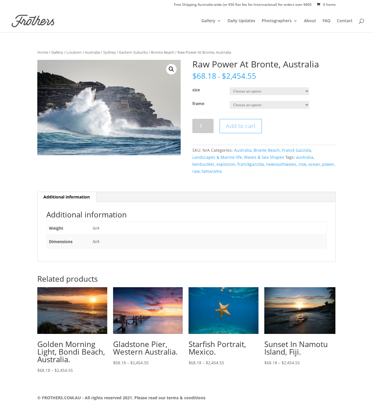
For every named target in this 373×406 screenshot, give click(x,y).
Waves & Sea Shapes (264, 157)
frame (198, 103)
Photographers (277, 21)
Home (42, 52)
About (310, 21)
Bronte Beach (162, 52)
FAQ (326, 21)
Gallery (208, 21)
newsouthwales (281, 164)
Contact (345, 21)
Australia (92, 52)
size (196, 90)
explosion (226, 164)
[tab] (66, 197)
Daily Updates (241, 21)
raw (196, 171)
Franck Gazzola (296, 150)
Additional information (66, 197)
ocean (314, 164)
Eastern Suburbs (133, 52)
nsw (302, 164)
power (328, 164)
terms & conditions (185, 397)
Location (74, 52)
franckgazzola (250, 164)
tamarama (212, 171)
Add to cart (241, 126)
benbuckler (203, 164)
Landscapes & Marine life (217, 157)
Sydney (109, 52)
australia (304, 157)
